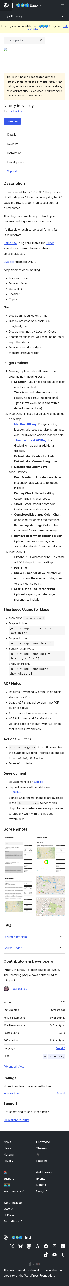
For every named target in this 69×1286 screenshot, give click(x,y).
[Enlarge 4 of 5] (60, 880)
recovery (59, 1056)
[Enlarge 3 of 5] (60, 840)
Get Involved (44, 1172)
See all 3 (60, 1048)
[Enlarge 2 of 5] (28, 880)
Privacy (8, 1160)
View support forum (16, 1120)
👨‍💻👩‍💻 (7, 1185)
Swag (41, 1191)
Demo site (10, 243)
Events (40, 1178)
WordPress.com (16, 1202)
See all (61, 1093)
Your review (11, 1093)
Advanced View (14, 1066)
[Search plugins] (41, 40)
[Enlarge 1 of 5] (28, 840)
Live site (9, 262)
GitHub (38, 782)
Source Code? (13, 948)
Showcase (43, 1142)
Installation (14, 153)
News (7, 1148)
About (7, 1142)
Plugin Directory (13, 16)
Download (12, 120)
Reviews (12, 144)
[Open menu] (63, 5)
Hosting (9, 1154)
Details (11, 134)
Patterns (41, 1160)
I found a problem (15, 937)
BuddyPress (13, 1221)
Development (16, 162)
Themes (41, 1148)
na (50, 1056)
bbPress (11, 1215)
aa (45, 1056)
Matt (8, 1209)
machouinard (16, 111)
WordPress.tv (14, 1191)
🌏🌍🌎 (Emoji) (22, 1237)
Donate (43, 1185)
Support (12, 171)
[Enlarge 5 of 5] (60, 902)
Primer (50, 243)
